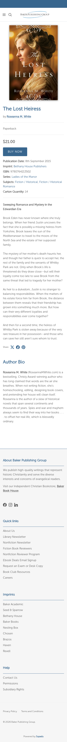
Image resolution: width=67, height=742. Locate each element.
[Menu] (4, 15)
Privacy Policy (10, 711)
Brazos (7, 639)
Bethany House (12, 616)
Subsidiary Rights (13, 689)
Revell (6, 651)
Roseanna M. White (19, 116)
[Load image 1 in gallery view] (33, 62)
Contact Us (10, 677)
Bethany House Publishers (30, 166)
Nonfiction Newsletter (17, 542)
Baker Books (11, 621)
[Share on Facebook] (18, 347)
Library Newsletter (14, 536)
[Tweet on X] (12, 347)
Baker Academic (13, 604)
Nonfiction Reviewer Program (21, 554)
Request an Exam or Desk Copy (23, 566)
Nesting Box (10, 627)
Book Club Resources (16, 572)
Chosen (8, 633)
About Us (9, 531)
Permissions (10, 683)
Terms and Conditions (32, 711)
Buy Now (15, 151)
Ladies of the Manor (24, 176)
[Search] (12, 15)
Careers (8, 577)
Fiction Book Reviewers (17, 548)
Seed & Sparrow (13, 610)
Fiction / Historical (26, 182)
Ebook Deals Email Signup (19, 560)
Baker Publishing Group (23, 722)
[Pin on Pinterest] (23, 347)
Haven (7, 645)
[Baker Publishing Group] (35, 15)
